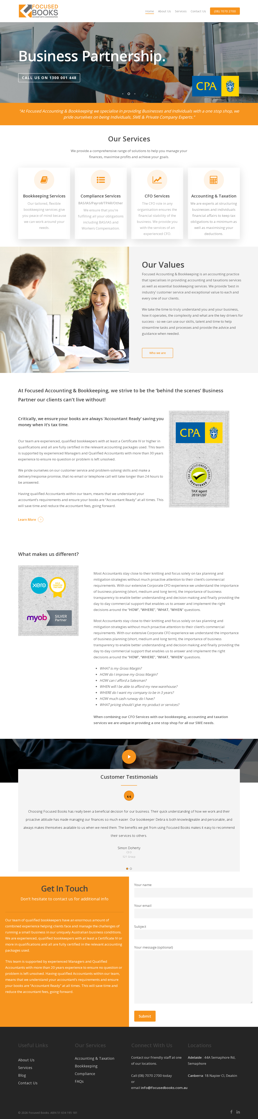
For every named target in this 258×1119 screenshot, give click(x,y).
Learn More (27, 519)
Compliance (85, 1073)
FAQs (79, 1081)
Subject (140, 926)
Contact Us (198, 11)
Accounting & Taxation (94, 1058)
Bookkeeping (86, 1066)
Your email (143, 905)
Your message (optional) (153, 947)
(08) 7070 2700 (225, 11)
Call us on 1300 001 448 (145, 85)
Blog (22, 1075)
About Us (164, 11)
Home (149, 11)
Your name (143, 884)
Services (181, 11)
